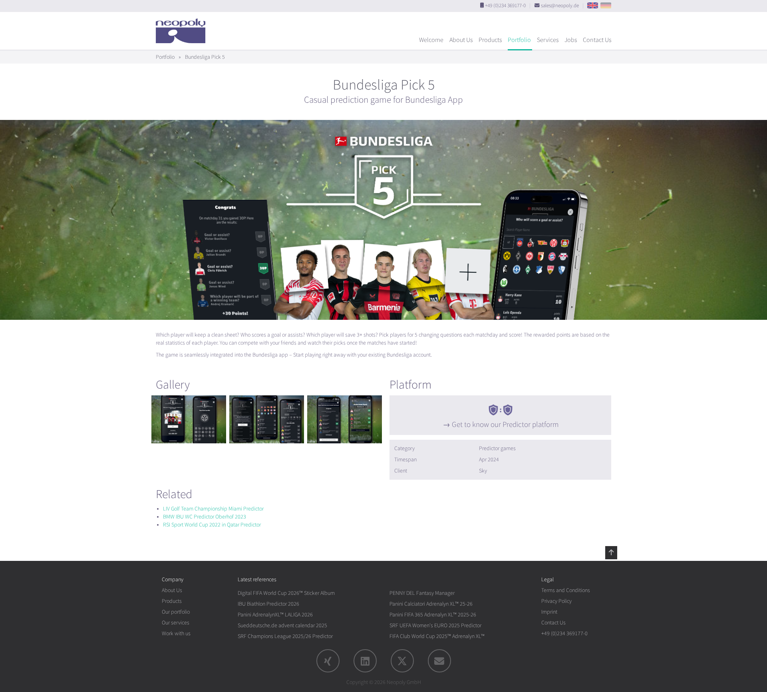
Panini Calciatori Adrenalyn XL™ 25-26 (431, 603)
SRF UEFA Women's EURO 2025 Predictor (435, 625)
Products (490, 40)
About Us (461, 40)
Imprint (549, 611)
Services (547, 40)
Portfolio (519, 40)
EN (592, 5)
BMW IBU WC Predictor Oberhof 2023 (204, 516)
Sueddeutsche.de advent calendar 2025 (282, 625)
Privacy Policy (556, 601)
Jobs (570, 40)
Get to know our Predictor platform (505, 424)
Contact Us (597, 40)
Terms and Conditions (565, 590)
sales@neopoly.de (560, 5)
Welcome (431, 40)
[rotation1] (188, 419)
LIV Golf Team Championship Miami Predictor (213, 508)
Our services (175, 622)
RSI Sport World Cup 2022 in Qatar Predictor (212, 524)
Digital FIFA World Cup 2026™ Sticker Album (286, 593)
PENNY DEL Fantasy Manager (422, 593)
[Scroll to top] (611, 552)
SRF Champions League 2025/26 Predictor (285, 636)
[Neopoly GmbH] (182, 27)
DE (605, 5)
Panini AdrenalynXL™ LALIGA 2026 (275, 614)
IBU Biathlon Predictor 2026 (268, 603)
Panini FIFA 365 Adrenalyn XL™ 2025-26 (432, 614)
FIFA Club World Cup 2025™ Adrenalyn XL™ (437, 636)
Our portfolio (176, 611)
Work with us (176, 633)
